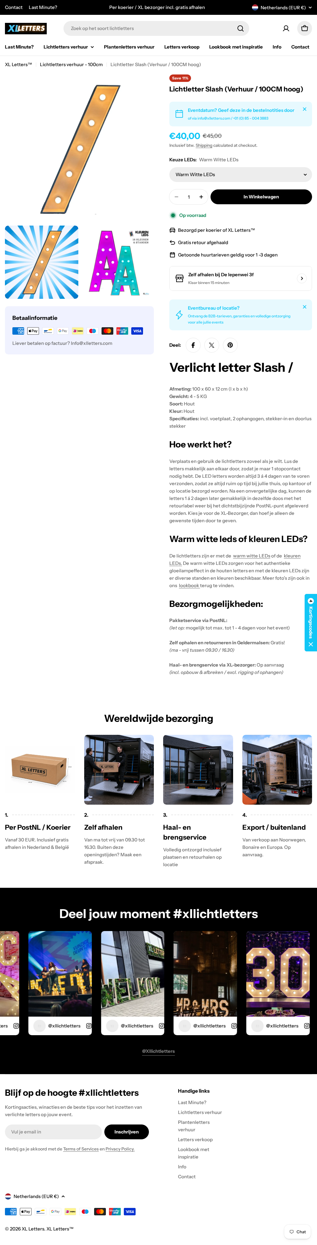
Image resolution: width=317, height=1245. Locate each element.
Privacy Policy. (120, 1149)
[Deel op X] (211, 345)
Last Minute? (43, 7)
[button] (311, 622)
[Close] (304, 109)
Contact (14, 7)
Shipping (204, 145)
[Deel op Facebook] (193, 345)
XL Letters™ (18, 64)
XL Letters (33, 1229)
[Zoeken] (240, 28)
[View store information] (302, 278)
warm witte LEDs (251, 556)
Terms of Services (81, 1149)
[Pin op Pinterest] (230, 345)
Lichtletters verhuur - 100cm (71, 64)
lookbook (189, 585)
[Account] (286, 28)
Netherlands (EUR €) (283, 8)
